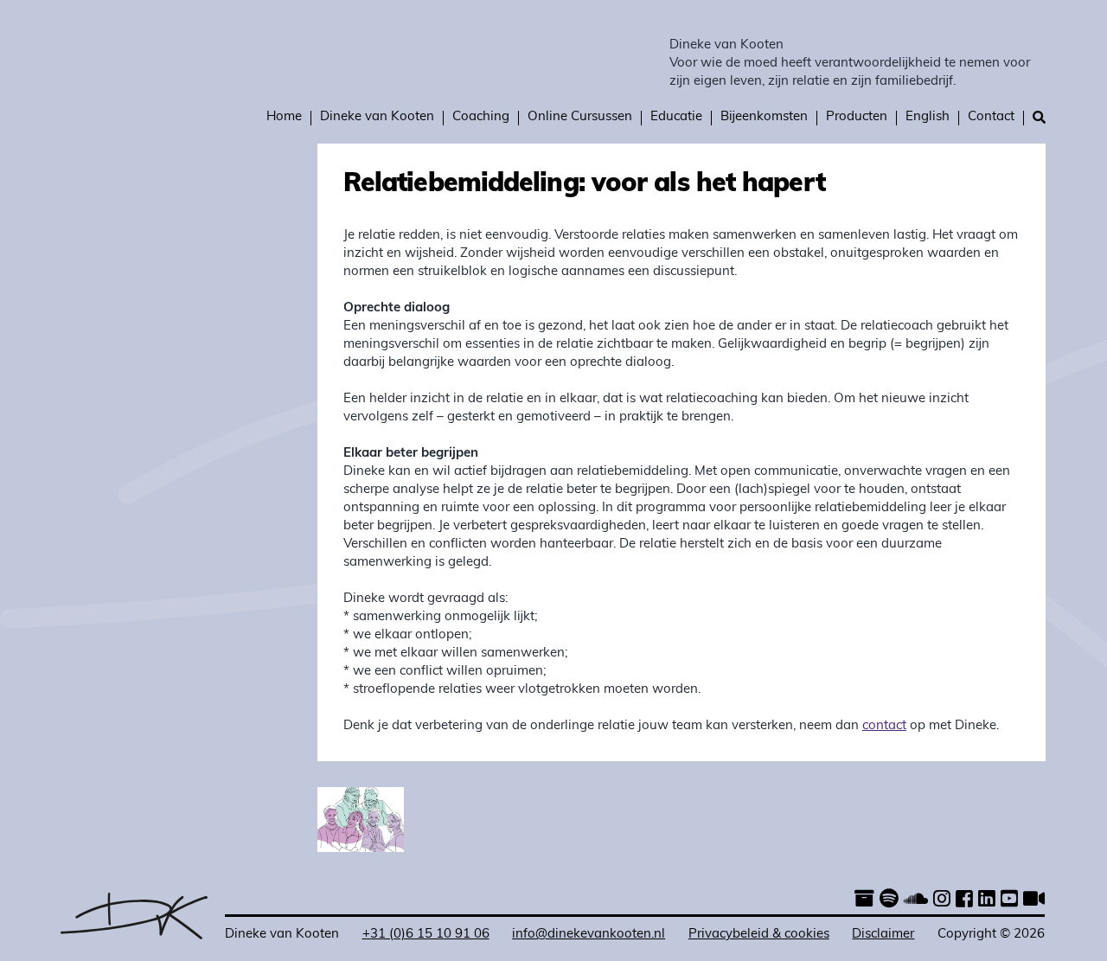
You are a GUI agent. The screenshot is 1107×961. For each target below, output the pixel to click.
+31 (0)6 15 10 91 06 (426, 934)
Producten (856, 117)
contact (884, 726)
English (927, 117)
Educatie (676, 117)
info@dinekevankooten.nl (588, 934)
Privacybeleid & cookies (758, 934)
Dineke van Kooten (726, 45)
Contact (991, 117)
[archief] (864, 901)
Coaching (480, 117)
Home (284, 117)
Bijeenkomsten (764, 117)
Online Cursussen (580, 117)
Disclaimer (883, 934)
